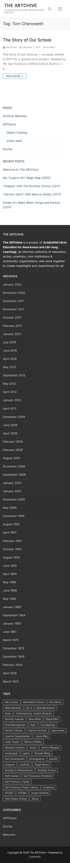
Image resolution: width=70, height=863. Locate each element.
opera (26, 753)
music (33, 747)
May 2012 (9, 383)
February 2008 (13, 450)
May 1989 (9, 582)
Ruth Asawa (12, 775)
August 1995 (11, 557)
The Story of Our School (27, 40)
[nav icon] (60, 9)
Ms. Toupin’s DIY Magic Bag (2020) (27, 178)
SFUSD (9, 792)
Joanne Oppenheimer (17, 736)
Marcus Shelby (33, 741)
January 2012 (12, 400)
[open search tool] (49, 9)
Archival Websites (15, 116)
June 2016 (10, 350)
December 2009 (14, 417)
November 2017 (13, 309)
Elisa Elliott (35, 719)
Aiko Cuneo (11, 702)
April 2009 (10, 433)
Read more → (14, 76)
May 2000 (10, 507)
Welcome (9, 834)
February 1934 (12, 665)
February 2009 (13, 441)
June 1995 (10, 565)
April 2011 (9, 408)
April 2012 (10, 392)
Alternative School (33, 702)
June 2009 (10, 425)
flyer (33, 724)
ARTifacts (9, 124)
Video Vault (14, 141)
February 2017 (12, 326)
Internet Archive (37, 730)
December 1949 (13, 656)
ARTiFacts (10, 818)
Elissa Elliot (52, 719)
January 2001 (12, 491)
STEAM (22, 792)
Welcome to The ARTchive (20, 169)
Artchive (11, 47)
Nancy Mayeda (50, 747)
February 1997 (12, 541)
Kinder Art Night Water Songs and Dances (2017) (31, 205)
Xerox (35, 798)
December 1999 (13, 516)
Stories (50, 47)
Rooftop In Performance (19, 770)
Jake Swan (57, 730)
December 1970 (13, 648)
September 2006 (14, 474)
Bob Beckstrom (46, 707)
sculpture (48, 787)
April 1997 (10, 532)
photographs (36, 758)
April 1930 (10, 673)
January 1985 (12, 607)
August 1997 (11, 524)
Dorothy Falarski (14, 719)
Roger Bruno (42, 764)
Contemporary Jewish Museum (34, 713)
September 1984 (14, 615)
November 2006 (14, 466)
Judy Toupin (12, 741)
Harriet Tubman (14, 730)
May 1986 (9, 598)
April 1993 (10, 574)
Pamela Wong (42, 753)
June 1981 (9, 632)
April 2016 (10, 359)
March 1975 (11, 640)
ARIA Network (13, 707)
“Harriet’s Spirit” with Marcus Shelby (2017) (32, 194)
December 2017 (13, 301)
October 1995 (12, 549)
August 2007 (11, 458)
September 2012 (14, 375)
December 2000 (14, 499)
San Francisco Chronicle (38, 775)
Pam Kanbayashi (14, 758)
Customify (35, 856)
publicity (25, 764)
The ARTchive (20, 5)
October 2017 (12, 317)
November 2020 (14, 292)
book (8, 713)
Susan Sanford (39, 792)
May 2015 (9, 367)
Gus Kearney (48, 724)
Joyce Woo (41, 736)
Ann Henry (55, 702)
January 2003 (12, 483)
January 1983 (12, 623)
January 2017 (12, 334)
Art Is (29, 707)
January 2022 (12, 284)
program (10, 764)
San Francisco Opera (17, 781)
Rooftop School (47, 770)
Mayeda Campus (15, 747)
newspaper (11, 753)
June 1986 (10, 590)
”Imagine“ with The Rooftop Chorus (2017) (31, 186)
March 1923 (11, 681)
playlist (53, 758)
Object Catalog (16, 132)
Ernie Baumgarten (15, 724)
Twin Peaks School (16, 798)
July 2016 (9, 342)
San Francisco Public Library (21, 787)
